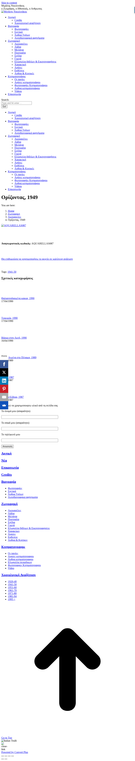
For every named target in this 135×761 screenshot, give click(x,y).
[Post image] (10, 295)
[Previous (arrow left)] (2, 759)
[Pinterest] (4, 389)
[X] (4, 372)
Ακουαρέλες (14, 510)
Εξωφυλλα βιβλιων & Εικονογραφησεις (29, 528)
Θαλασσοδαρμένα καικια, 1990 (17, 298)
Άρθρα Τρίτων (15, 494)
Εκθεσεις (13, 537)
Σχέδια (11, 522)
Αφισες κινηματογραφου (21, 556)
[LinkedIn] (4, 380)
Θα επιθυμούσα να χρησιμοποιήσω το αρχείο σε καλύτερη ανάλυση (37, 259)
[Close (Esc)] (2, 756)
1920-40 (12, 581)
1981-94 (12, 596)
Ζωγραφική (9, 504)
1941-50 (12, 271)
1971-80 (12, 593)
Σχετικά (12, 491)
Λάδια (11, 513)
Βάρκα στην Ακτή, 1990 (14, 337)
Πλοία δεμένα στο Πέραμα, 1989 (18, 357)
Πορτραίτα (13, 519)
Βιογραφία (8, 481)
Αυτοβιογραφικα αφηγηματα (23, 497)
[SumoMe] (4, 405)
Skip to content (9, 2)
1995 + (11, 599)
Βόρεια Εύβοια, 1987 (12, 397)
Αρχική (6, 453)
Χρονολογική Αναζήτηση (18, 575)
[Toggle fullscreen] (9, 756)
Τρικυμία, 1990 (9, 318)
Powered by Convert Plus (14, 752)
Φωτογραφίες (15, 488)
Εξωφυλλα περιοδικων (20, 562)
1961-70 (12, 590)
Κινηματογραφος (13, 547)
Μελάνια (12, 516)
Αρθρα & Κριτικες (17, 540)
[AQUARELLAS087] (13, 225)
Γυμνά (11, 525)
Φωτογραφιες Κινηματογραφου (24, 565)
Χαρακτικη (13, 531)
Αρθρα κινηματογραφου (20, 559)
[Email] (4, 397)
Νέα (4, 460)
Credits (6, 474)
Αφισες (12, 534)
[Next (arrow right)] (6, 759)
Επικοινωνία (10, 467)
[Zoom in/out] (12, 756)
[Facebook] (4, 364)
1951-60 (12, 587)
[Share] (6, 756)
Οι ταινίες (13, 553)
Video (11, 568)
